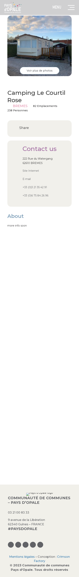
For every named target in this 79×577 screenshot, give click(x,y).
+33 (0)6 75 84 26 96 (35, 195)
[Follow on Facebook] (18, 545)
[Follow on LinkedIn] (33, 545)
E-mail (27, 179)
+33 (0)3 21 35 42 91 (35, 187)
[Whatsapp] (42, 128)
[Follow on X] (25, 545)
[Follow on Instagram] (11, 545)
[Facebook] (35, 128)
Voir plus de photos (40, 70)
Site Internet (31, 170)
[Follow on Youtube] (40, 545)
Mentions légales (22, 556)
